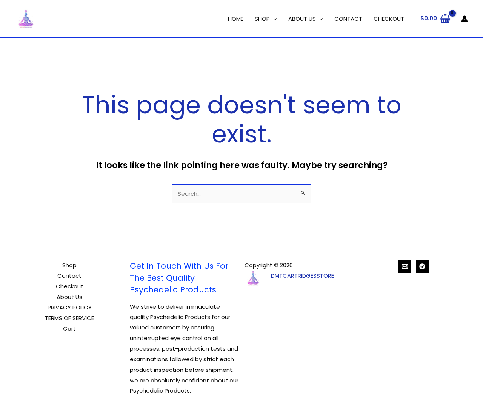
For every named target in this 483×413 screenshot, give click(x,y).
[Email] (404, 266)
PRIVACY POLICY (70, 307)
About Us (69, 297)
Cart (69, 329)
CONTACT (348, 19)
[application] (273, 19)
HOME (235, 19)
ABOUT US (302, 19)
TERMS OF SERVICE (69, 318)
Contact (69, 276)
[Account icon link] (464, 18)
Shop (69, 265)
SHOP (262, 19)
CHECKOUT (389, 19)
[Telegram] (422, 266)
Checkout (69, 286)
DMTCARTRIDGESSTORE (302, 276)
